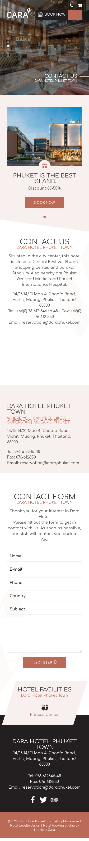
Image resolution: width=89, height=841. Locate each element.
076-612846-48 (27, 452)
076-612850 (26, 457)
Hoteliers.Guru (44, 829)
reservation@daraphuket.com (49, 463)
